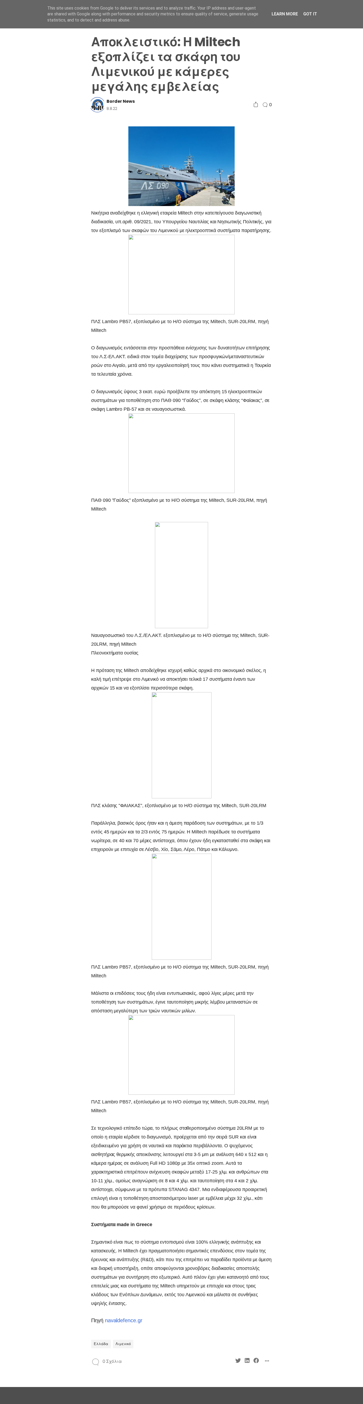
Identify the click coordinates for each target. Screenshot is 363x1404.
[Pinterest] (27, 504)
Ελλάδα (101, 1343)
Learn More (285, 13)
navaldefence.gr (123, 1320)
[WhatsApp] (36, 504)
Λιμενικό (123, 1343)
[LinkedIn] (36, 495)
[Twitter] (27, 495)
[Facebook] (45, 495)
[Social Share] (255, 104)
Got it (310, 13)
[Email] (45, 504)
